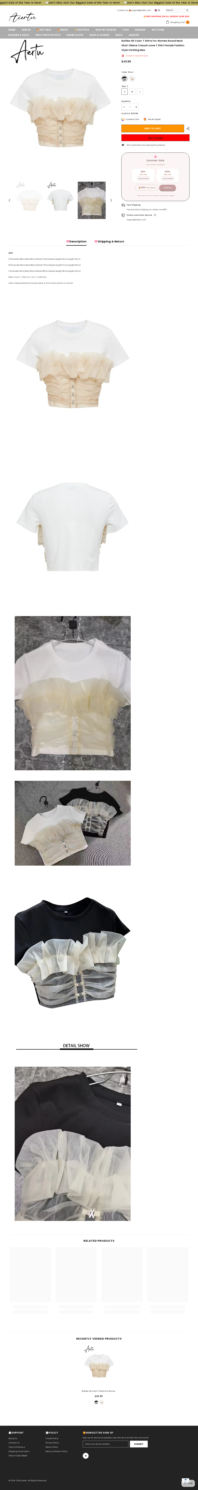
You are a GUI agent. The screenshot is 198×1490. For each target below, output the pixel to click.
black (96, 1402)
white (101, 1402)
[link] (30, 1306)
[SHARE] (186, 128)
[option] (60, 108)
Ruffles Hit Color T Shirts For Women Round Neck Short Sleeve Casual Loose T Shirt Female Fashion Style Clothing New (99, 1391)
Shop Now (168, 187)
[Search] (177, 10)
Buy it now (155, 138)
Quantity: (126, 101)
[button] (9, 200)
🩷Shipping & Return (109, 241)
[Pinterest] (86, 1456)
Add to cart (152, 128)
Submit (138, 1444)
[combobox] (175, 10)
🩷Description (76, 241)
